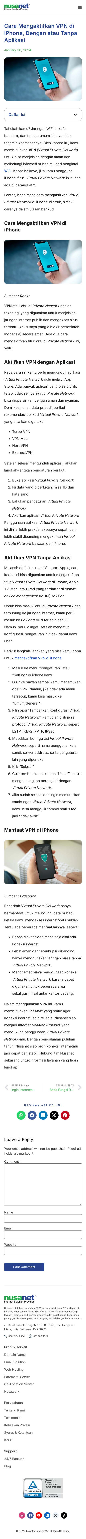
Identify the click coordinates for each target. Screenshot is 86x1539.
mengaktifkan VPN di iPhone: (38, 658)
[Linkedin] (47, 1515)
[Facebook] (30, 1515)
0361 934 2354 (16, 1336)
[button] (75, 115)
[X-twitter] (55, 1515)
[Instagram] (22, 1515)
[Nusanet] (17, 6)
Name (8, 1212)
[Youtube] (39, 1515)
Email (8, 1228)
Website (10, 1244)
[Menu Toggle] (80, 7)
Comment (13, 1161)
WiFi (7, 171)
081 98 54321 (40, 1336)
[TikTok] (64, 1515)
